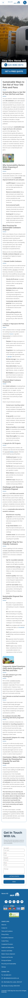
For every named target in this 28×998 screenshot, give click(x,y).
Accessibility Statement (7, 937)
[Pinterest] (21, 901)
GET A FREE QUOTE (14, 71)
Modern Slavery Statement (8, 954)
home (11, 452)
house (11, 334)
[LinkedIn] (18, 901)
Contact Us (4, 928)
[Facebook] (6, 901)
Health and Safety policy (7, 947)
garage (10, 356)
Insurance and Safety (6, 950)
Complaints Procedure (7, 944)
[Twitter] (10, 901)
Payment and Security (7, 957)
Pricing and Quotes (6, 960)
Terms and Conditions (7, 931)
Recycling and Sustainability (8, 963)
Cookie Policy (5, 941)
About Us (3, 924)
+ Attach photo (14, 876)
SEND (14, 881)
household (21, 627)
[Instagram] (14, 901)
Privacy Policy (5, 934)
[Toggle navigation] (3, 2)
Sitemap (3, 967)
